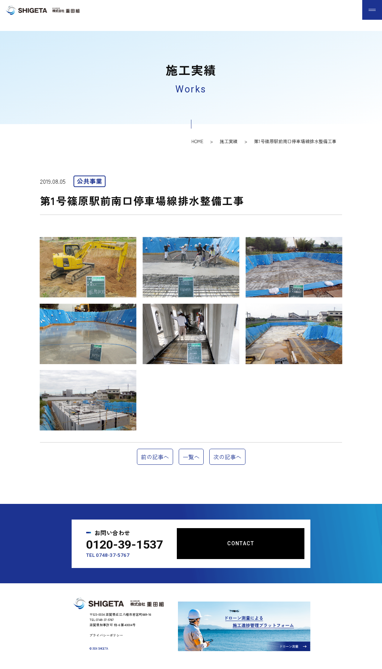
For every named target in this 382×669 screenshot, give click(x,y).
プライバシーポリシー (106, 635)
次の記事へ (227, 457)
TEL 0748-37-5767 (107, 555)
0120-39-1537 (124, 544)
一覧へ (191, 457)
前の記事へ (155, 457)
